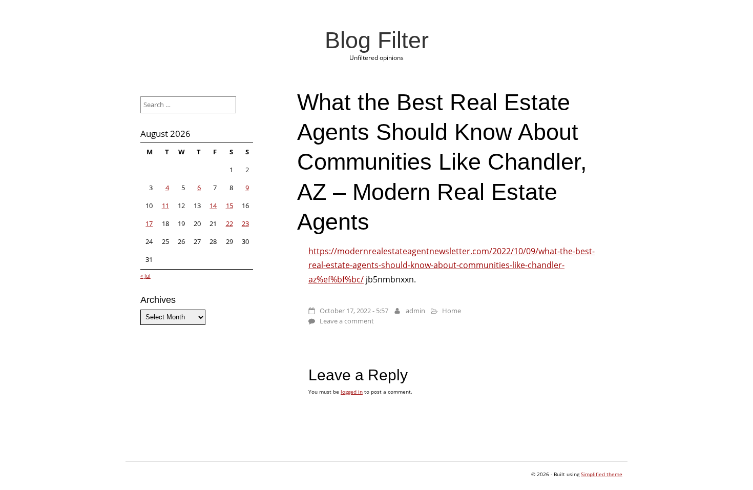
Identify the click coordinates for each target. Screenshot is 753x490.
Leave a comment (347, 320)
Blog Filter (377, 40)
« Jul (145, 275)
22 (229, 223)
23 (245, 223)
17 (149, 223)
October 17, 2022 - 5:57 (354, 310)
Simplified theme (601, 474)
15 (229, 205)
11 (165, 205)
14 (213, 205)
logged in (352, 391)
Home (451, 310)
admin (415, 310)
